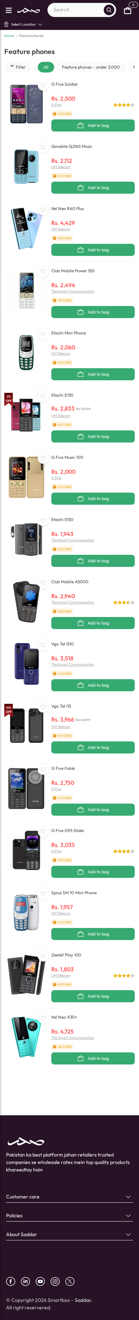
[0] (127, 10)
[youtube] (43, 1281)
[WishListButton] (43, 85)
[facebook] (13, 1281)
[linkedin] (28, 1281)
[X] (72, 1281)
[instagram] (57, 1281)
